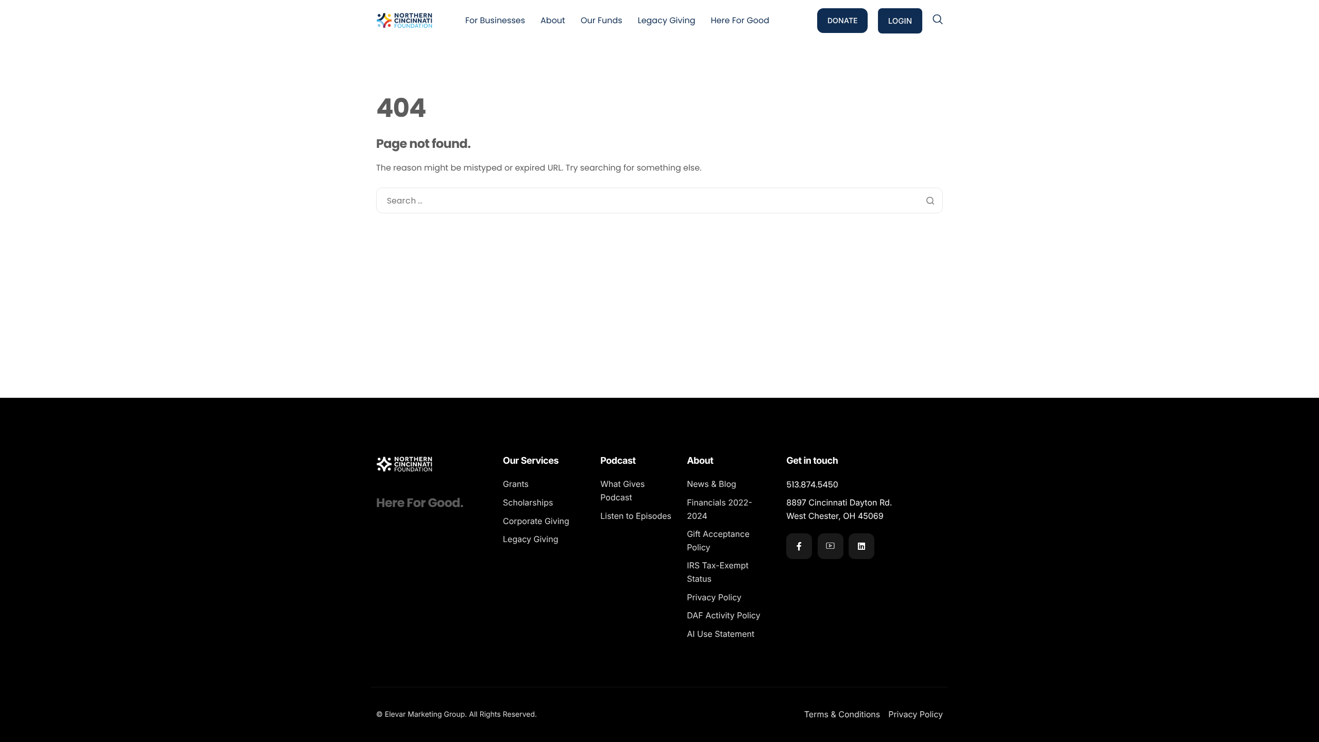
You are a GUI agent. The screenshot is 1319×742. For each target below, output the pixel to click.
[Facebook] (799, 546)
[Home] (404, 20)
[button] (938, 19)
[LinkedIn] (861, 546)
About (552, 20)
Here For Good (740, 20)
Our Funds (601, 20)
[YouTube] (830, 546)
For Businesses (495, 20)
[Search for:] (659, 201)
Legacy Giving (667, 20)
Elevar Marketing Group (425, 714)
